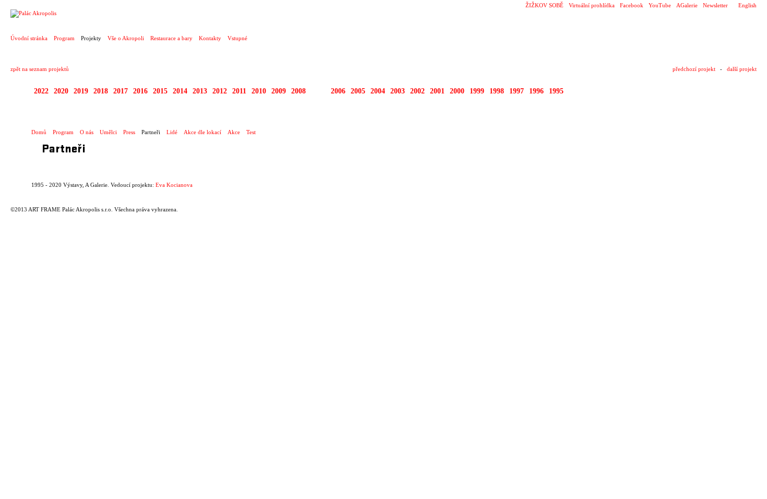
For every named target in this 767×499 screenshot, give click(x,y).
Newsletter (715, 5)
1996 (536, 91)
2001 (437, 91)
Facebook (631, 5)
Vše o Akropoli (125, 38)
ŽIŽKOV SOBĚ (544, 5)
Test (251, 132)
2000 (457, 91)
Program (64, 38)
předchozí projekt (694, 69)
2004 (377, 91)
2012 (219, 91)
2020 (61, 91)
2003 (397, 91)
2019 (81, 91)
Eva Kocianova (174, 185)
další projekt (742, 69)
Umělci (108, 132)
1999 (477, 91)
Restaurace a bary (171, 38)
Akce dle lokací (202, 132)
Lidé (171, 132)
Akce (233, 132)
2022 (41, 91)
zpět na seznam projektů (39, 69)
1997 (516, 91)
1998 (496, 91)
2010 (258, 91)
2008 (298, 91)
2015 (160, 91)
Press (129, 132)
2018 (100, 91)
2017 (120, 91)
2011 (239, 91)
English (747, 5)
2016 (140, 91)
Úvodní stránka (28, 38)
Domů (38, 132)
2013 (200, 91)
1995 (556, 91)
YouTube (660, 5)
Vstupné (237, 38)
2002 (417, 91)
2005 (358, 91)
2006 (338, 91)
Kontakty (210, 38)
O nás (86, 132)
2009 (278, 91)
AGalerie (687, 5)
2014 (180, 91)
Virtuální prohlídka (592, 5)
